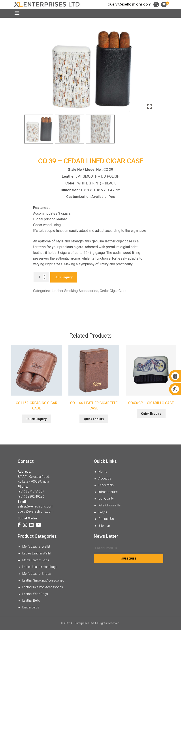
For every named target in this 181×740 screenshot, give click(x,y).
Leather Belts (31, 600)
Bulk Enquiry (64, 277)
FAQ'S (102, 512)
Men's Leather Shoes (36, 573)
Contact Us (106, 519)
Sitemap (104, 525)
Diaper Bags (30, 607)
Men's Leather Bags (35, 560)
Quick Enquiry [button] (36, 419)
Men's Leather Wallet (36, 546)
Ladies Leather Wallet (36, 553)
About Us (104, 478)
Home (102, 471)
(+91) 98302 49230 (31, 496)
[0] (164, 4)
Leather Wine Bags (35, 594)
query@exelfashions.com (129, 4)
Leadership (106, 485)
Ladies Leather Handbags (39, 567)
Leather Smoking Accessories (75, 291)
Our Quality (106, 498)
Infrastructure (107, 492)
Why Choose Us (109, 505)
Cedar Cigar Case (113, 291)
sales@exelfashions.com (35, 506)
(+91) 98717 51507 (31, 491)
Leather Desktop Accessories (42, 587)
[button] (150, 70)
